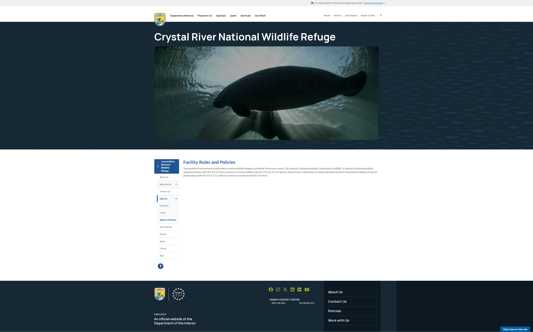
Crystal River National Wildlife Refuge (168, 166)
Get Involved (166, 226)
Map (162, 255)
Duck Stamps (351, 15)
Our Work (260, 15)
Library (163, 248)
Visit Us (163, 198)
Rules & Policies (168, 219)
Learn (233, 15)
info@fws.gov (306, 303)
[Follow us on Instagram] (279, 289)
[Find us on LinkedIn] (293, 289)
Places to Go (205, 15)
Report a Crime (368, 15)
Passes (327, 15)
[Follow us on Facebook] (272, 289)
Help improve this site (515, 329)
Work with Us (338, 320)
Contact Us (165, 191)
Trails (162, 212)
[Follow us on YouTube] (307, 289)
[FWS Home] (159, 19)
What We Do (165, 184)
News (162, 241)
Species (221, 15)
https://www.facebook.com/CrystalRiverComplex (168, 266)
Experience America (181, 15)
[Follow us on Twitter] (286, 289)
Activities (164, 205)
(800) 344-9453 (278, 303)
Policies (334, 311)
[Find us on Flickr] (300, 289)
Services (246, 15)
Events (163, 234)
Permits (337, 15)
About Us (164, 177)
